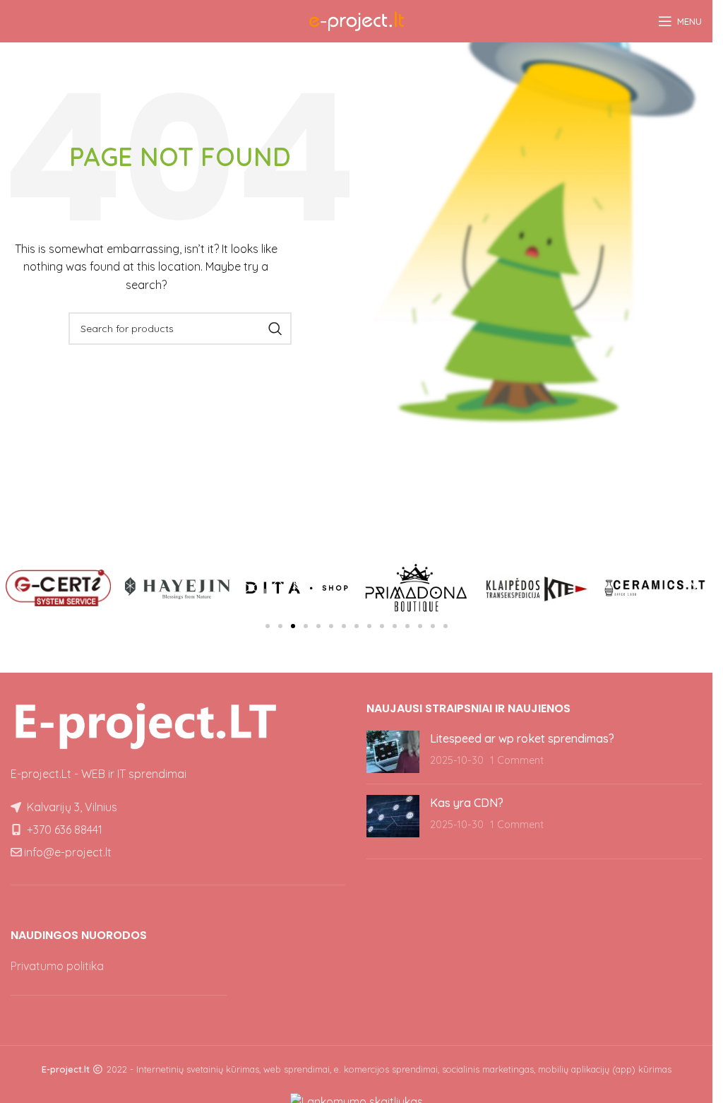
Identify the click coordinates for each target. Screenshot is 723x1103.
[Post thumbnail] (392, 752)
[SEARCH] (275, 328)
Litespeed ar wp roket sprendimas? (522, 738)
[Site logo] (356, 20)
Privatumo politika (57, 966)
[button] (20, 588)
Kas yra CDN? (466, 803)
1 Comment (517, 760)
